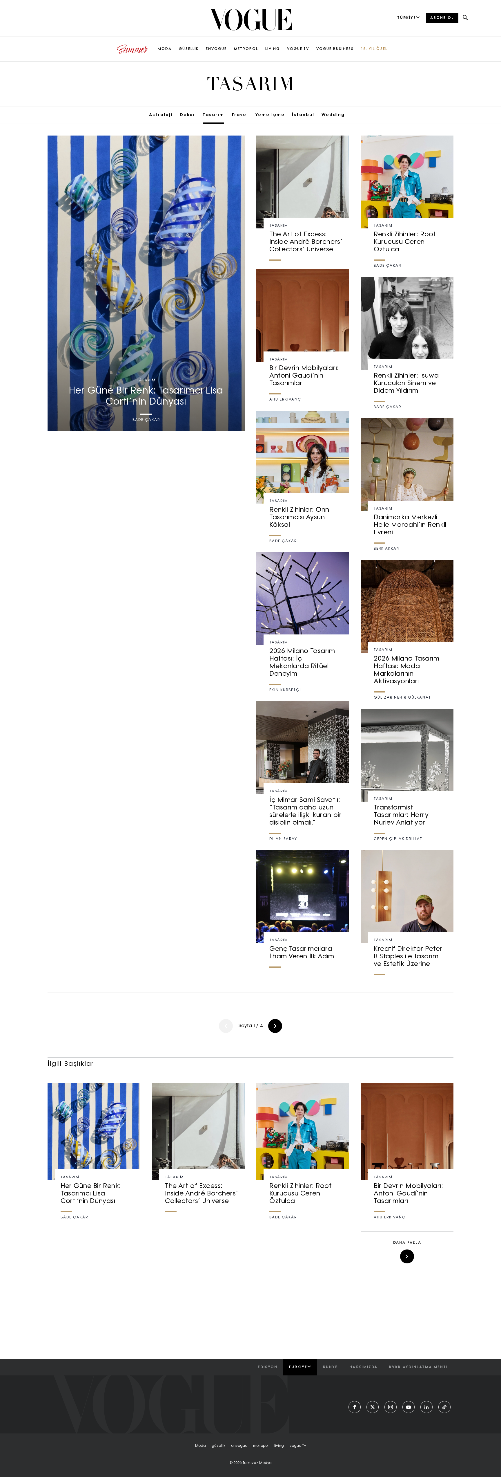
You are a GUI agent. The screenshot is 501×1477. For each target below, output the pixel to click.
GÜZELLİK (189, 49)
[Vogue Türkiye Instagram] (390, 1407)
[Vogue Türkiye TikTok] (444, 1407)
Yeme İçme (270, 115)
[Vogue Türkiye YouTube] (408, 1407)
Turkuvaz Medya (257, 1463)
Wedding (333, 115)
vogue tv (298, 1446)
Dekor (187, 115)
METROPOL (246, 49)
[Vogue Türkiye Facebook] (354, 1407)
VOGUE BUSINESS (335, 49)
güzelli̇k (218, 1446)
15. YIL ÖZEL (374, 49)
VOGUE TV (298, 49)
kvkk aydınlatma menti (418, 1367)
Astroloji (161, 115)
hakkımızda (363, 1367)
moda (200, 1446)
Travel (239, 115)
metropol (260, 1446)
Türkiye (297, 1367)
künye (330, 1367)
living (279, 1446)
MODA (165, 49)
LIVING (272, 49)
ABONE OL (442, 18)
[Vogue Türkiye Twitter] (372, 1407)
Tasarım (213, 115)
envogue (239, 1446)
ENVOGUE (216, 49)
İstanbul (303, 115)
